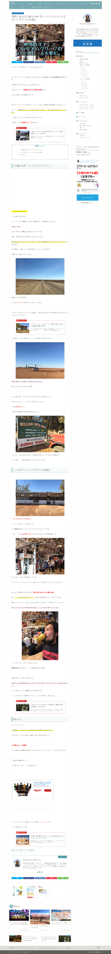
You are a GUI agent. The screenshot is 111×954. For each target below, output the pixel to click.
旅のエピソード (84, 63)
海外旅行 (30, 3)
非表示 (42, 146)
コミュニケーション (85, 137)
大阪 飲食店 (83, 129)
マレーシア (84, 73)
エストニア (84, 85)
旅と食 (82, 61)
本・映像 (82, 123)
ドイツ (84, 81)
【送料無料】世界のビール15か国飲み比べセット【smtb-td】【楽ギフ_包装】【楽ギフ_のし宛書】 (42, 784)
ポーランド (84, 83)
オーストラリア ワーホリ (87, 104)
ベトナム (84, 69)
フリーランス (70, 3)
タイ (83, 67)
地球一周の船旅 (84, 59)
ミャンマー (84, 76)
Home (22, 3)
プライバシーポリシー (15, 952)
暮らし (82, 127)
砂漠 (33, 850)
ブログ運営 (60, 3)
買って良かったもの (85, 125)
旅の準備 (39, 3)
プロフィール (24, 7)
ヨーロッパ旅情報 (85, 79)
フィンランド (85, 88)
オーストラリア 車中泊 (86, 106)
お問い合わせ (26, 952)
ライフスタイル (82, 3)
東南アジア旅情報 (85, 65)
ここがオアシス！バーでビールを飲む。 (32, 152)
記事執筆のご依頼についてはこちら (41, 7)
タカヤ (37, 67)
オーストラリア (49, 3)
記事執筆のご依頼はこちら (83, 152)
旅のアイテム (83, 95)
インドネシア (85, 74)
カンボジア (84, 71)
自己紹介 (82, 135)
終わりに (23, 154)
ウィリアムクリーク (25, 850)
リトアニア (84, 86)
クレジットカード (85, 97)
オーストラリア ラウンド (17, 13)
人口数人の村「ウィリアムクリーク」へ (32, 150)
